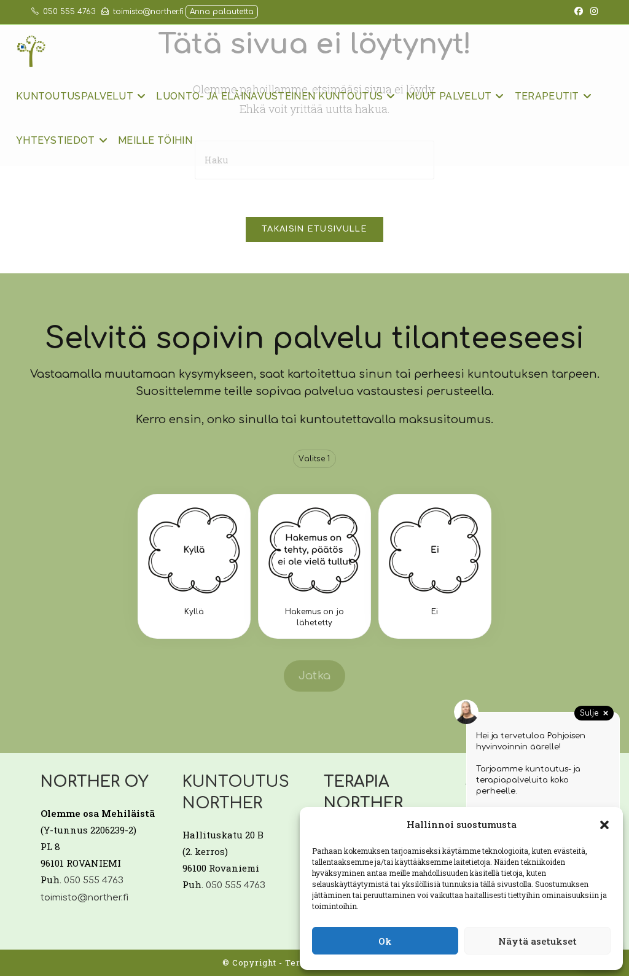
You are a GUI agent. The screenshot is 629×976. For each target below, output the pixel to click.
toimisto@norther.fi (148, 11)
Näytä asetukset (537, 941)
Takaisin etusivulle (314, 229)
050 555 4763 (69, 11)
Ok (385, 941)
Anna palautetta (222, 11)
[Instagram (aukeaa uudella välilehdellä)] (592, 12)
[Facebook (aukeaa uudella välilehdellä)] (579, 12)
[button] (604, 825)
